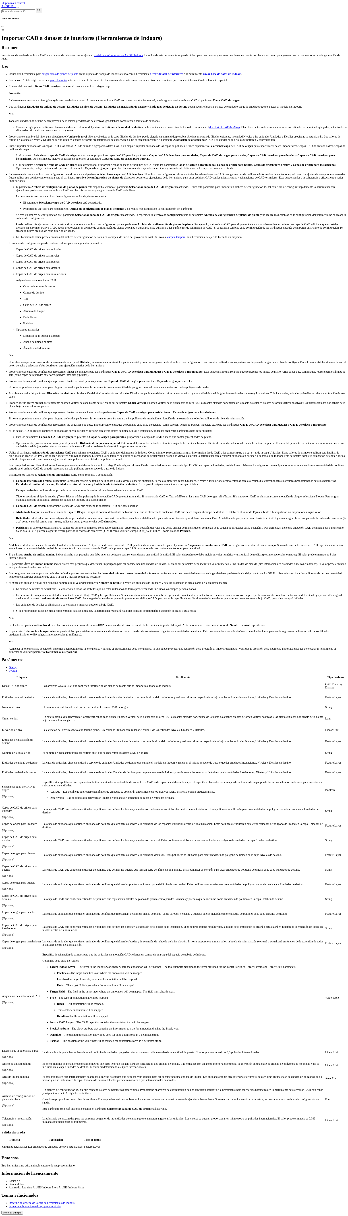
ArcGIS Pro (8, 6)
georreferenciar (58, 80)
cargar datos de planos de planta (60, 73)
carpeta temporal (176, 237)
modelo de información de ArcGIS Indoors (118, 55)
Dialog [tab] (12, 667)
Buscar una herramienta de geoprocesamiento (35, 1206)
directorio (224, 127)
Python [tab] (13, 670)
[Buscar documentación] (39, 10)
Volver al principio (12, 1212)
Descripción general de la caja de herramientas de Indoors (41, 1202)
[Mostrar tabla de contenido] (2, 29)
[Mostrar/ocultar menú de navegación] (17, 7)
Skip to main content (13, 3)
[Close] (2, 26)
